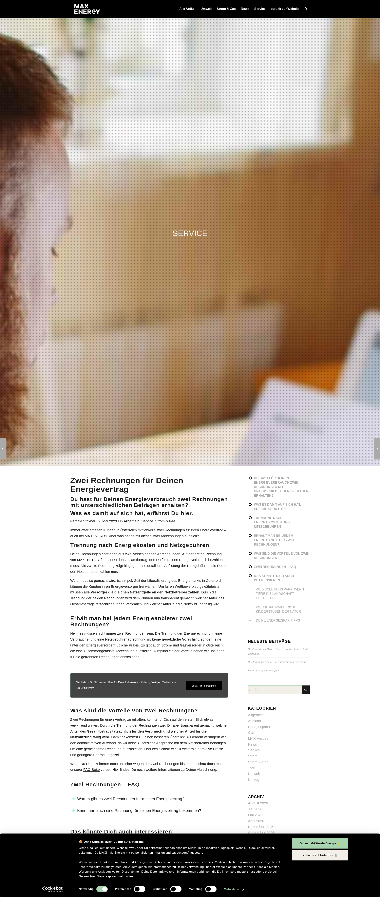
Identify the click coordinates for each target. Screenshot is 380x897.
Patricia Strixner (82, 521)
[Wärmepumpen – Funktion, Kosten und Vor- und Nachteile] (3, 448)
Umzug (253, 780)
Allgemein (131, 521)
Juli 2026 (255, 809)
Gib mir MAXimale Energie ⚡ (320, 843)
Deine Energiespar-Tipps (263, 670)
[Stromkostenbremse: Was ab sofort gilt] (377, 448)
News (252, 744)
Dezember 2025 (260, 827)
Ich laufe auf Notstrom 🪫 (320, 855)
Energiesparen (259, 727)
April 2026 (256, 821)
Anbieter (254, 721)
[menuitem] (187, 9)
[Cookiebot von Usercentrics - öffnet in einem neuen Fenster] (52, 889)
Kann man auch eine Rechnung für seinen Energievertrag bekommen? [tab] (139, 810)
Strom (252, 756)
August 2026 (258, 803)
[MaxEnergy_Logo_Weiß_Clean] (87, 9)
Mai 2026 (255, 815)
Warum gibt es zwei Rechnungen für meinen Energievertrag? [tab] (130, 799)
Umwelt (254, 774)
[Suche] (306, 9)
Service (147, 521)
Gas (251, 733)
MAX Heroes (258, 738)
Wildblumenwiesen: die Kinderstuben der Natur (277, 662)
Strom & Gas (165, 521)
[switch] (139, 889)
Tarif (251, 768)
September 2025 (261, 833)
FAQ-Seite (91, 770)
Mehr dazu (231, 889)
